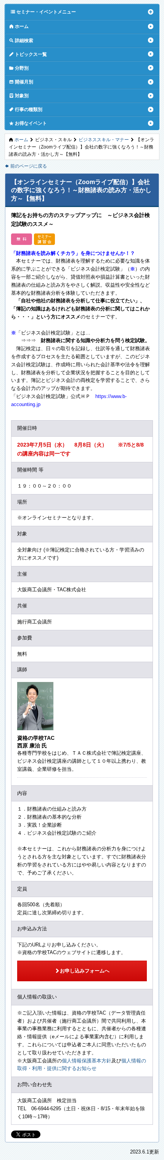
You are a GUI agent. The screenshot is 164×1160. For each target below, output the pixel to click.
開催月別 (21, 81)
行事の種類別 (25, 109)
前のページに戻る (26, 165)
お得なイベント (28, 123)
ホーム (19, 26)
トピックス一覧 (28, 54)
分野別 (19, 67)
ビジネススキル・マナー (104, 139)
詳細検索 (21, 40)
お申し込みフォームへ (82, 970)
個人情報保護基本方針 (86, 1061)
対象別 (19, 95)
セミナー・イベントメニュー (43, 11)
